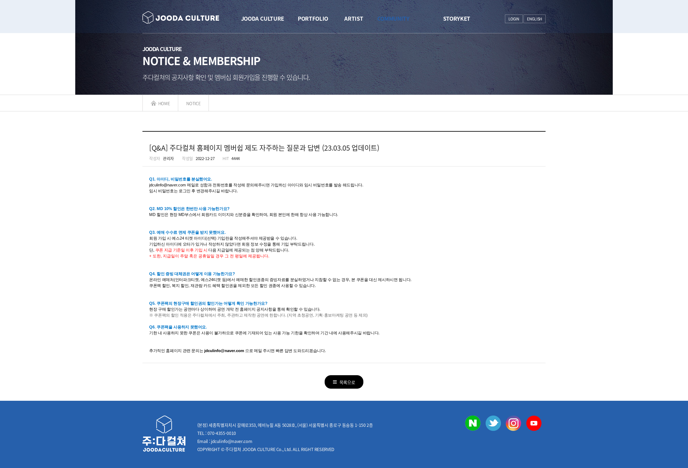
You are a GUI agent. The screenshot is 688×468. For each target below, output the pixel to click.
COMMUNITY (393, 18)
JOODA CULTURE (262, 18)
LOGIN (513, 19)
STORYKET (456, 18)
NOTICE (193, 103)
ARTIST (353, 18)
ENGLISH (534, 19)
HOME (163, 103)
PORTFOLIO (313, 18)
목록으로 (347, 382)
